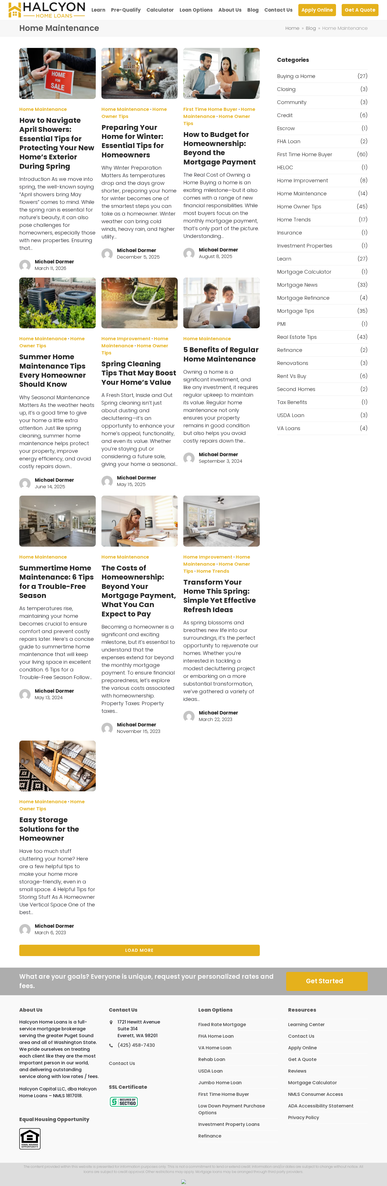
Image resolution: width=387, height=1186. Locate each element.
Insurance (289, 232)
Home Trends (213, 571)
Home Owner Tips (299, 206)
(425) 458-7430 (136, 1045)
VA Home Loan (214, 1048)
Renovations (292, 363)
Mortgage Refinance (303, 297)
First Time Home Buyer (210, 109)
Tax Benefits (292, 402)
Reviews (297, 1071)
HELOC (285, 167)
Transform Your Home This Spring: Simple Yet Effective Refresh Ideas (219, 596)
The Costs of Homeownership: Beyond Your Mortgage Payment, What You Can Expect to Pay (138, 591)
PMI (281, 323)
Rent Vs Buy (291, 376)
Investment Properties (304, 245)
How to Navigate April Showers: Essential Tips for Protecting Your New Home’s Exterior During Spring (56, 143)
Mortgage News (297, 284)
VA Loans (288, 428)
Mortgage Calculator (304, 271)
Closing (286, 89)
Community (292, 102)
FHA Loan (288, 141)
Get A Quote (302, 1059)
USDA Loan (290, 415)
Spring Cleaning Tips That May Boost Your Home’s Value (138, 373)
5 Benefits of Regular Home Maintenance (221, 354)
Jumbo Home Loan (220, 1082)
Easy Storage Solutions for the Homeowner (49, 829)
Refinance (289, 350)
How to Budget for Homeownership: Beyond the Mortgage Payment (219, 148)
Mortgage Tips (295, 310)
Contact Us (122, 1063)
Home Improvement (125, 338)
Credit (285, 115)
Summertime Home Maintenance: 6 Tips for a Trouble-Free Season (56, 582)
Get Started (324, 981)
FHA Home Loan (216, 1036)
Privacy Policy (303, 1117)
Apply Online (302, 1048)
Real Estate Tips (297, 337)
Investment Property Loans (229, 1124)
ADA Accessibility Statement (321, 1106)
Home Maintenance (43, 109)
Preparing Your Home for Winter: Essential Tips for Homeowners (132, 141)
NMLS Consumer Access (315, 1094)
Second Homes (296, 389)
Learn (284, 258)
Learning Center (306, 1024)
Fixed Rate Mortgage (222, 1024)
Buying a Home (296, 76)
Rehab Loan (211, 1059)
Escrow (286, 128)
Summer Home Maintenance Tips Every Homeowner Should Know (52, 370)
